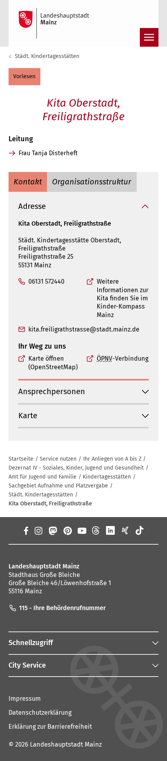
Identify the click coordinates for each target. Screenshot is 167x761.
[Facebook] (25, 530)
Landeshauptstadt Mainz (66, 744)
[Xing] (125, 530)
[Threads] (96, 530)
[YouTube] (82, 530)
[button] (24, 76)
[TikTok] (139, 530)
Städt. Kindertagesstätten (47, 56)
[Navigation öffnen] (149, 37)
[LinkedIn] (110, 530)
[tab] (28, 182)
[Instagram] (38, 530)
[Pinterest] (67, 530)
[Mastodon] (52, 530)
